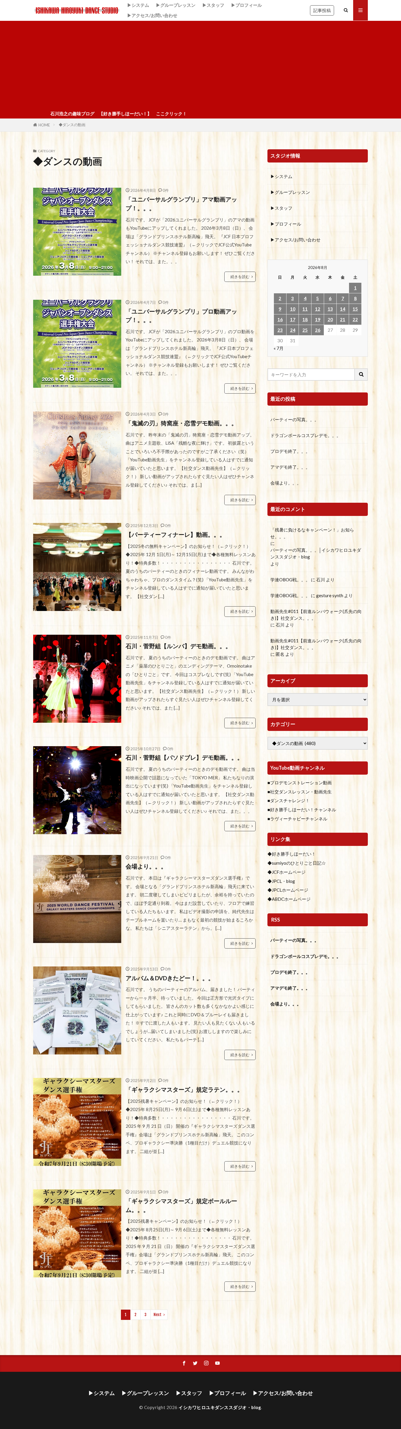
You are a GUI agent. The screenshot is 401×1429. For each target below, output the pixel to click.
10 (292, 308)
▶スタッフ (213, 5)
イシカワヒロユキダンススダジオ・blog (219, 1407)
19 (317, 319)
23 (280, 330)
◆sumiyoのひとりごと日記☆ (296, 863)
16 (280, 319)
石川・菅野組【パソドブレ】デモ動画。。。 (184, 757)
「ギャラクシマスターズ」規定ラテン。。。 (184, 1089)
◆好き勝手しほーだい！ (291, 853)
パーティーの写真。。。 (294, 419)
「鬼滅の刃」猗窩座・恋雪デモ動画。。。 (181, 422)
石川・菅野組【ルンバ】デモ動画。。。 (178, 645)
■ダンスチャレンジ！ (288, 800)
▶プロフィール (246, 5)
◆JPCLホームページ (287, 890)
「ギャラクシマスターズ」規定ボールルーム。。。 (181, 1205)
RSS (275, 920)
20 (330, 319)
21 (342, 319)
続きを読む (240, 276)
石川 (320, 579)
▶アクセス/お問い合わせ (152, 15)
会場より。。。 (146, 866)
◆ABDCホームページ (289, 899)
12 (317, 308)
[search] (361, 374)
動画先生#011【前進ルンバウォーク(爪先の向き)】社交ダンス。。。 (316, 615)
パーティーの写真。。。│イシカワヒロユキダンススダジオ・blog (315, 553)
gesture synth (329, 595)
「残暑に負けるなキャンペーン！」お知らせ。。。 (312, 533)
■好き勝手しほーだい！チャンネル (301, 809)
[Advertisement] (200, 65)
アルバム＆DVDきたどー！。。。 (170, 977)
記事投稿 (322, 10)
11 (305, 308)
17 (292, 319)
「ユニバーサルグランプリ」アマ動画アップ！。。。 (181, 203)
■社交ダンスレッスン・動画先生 (299, 791)
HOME (44, 125)
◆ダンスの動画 (72, 124)
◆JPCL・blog (281, 881)
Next (157, 1314)
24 (292, 330)
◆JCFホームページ (286, 872)
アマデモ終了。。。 (290, 467)
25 (305, 330)
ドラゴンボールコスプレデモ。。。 (305, 435)
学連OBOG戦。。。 (290, 579)
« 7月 (279, 348)
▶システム (138, 5)
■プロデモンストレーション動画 (299, 782)
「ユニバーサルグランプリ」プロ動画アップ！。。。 (181, 316)
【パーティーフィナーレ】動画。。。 (175, 534)
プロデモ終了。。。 (290, 451)
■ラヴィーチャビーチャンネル (297, 818)
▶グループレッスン (176, 5)
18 (305, 319)
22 (355, 319)
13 (330, 308)
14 (342, 308)
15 (355, 308)
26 (317, 330)
